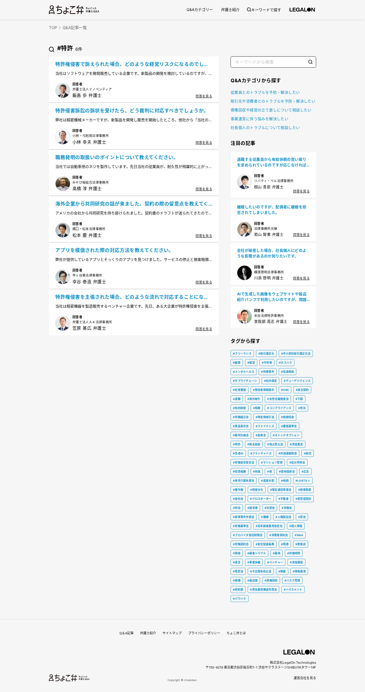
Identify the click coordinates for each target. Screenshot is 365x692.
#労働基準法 (241, 526)
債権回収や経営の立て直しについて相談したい (271, 110)
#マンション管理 (271, 462)
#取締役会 (287, 417)
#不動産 (283, 498)
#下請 (299, 398)
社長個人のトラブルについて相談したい (265, 127)
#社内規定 (270, 380)
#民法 (302, 516)
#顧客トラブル (256, 553)
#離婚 (265, 516)
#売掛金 (270, 507)
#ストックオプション (286, 435)
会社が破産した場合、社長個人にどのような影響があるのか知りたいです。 (271, 253)
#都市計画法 (241, 435)
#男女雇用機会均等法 (263, 589)
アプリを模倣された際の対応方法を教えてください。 (114, 250)
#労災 (302, 408)
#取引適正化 (266, 353)
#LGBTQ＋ (303, 480)
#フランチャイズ (260, 453)
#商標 (236, 580)
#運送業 (252, 580)
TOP (53, 27)
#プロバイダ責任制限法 (247, 535)
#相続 (285, 480)
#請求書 (252, 507)
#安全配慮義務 (265, 544)
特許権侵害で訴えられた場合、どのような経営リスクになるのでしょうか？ (132, 64)
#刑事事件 (267, 371)
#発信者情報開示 (263, 389)
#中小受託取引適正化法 (295, 353)
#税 (269, 471)
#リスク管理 (292, 580)
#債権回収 (271, 580)
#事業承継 (254, 562)
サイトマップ (172, 633)
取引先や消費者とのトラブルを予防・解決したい (273, 101)
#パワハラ (239, 598)
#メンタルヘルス (243, 371)
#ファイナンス (265, 426)
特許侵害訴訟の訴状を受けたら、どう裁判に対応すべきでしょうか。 (132, 110)
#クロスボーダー (260, 498)
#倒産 (236, 553)
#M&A (299, 535)
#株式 (307, 453)
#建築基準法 (289, 426)
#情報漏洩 (299, 571)
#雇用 (276, 553)
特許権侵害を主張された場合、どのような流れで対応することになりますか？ (132, 297)
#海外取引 (254, 398)
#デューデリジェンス (297, 380)
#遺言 (236, 562)
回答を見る (204, 96)
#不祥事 (267, 362)
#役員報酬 (239, 471)
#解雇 (282, 571)
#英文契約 (302, 389)
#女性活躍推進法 (277, 398)
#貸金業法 (296, 444)
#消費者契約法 (278, 535)
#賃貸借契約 (303, 498)
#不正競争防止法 (260, 571)
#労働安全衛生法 (243, 462)
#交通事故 (287, 371)
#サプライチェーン (245, 380)
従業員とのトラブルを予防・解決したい (265, 92)
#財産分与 (256, 489)
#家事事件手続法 (243, 516)
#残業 (285, 544)
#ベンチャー (275, 562)
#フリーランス (242, 353)
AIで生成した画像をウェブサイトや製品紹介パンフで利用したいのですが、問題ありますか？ (272, 297)
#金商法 (261, 435)
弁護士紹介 (230, 9)
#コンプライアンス (279, 408)
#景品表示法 (241, 426)
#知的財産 (239, 408)
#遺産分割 (267, 480)
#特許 (236, 444)
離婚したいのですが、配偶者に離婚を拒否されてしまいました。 (271, 210)
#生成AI (238, 453)
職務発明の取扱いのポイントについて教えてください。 (116, 157)
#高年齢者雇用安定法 (269, 526)
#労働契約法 (241, 544)
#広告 (305, 471)
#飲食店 (301, 544)
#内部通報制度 (287, 453)
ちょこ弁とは (236, 633)
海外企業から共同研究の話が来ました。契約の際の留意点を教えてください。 (131, 204)
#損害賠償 (304, 489)
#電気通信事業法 (280, 489)
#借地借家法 (287, 471)
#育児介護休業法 (243, 480)
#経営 (251, 362)
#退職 (236, 398)
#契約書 (238, 589)
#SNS (285, 389)
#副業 (236, 362)
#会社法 (238, 498)
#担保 (257, 471)
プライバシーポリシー (204, 633)
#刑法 (236, 507)
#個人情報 (295, 526)
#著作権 (238, 489)
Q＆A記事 (126, 633)
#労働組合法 (241, 417)
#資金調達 (296, 562)
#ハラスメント (293, 589)
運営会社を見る (305, 678)
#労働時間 (293, 553)
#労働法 (287, 507)
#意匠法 (238, 571)
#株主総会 (254, 444)
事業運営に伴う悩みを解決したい (259, 118)
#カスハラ (285, 362)
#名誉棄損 (239, 389)
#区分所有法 (297, 462)
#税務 (257, 408)
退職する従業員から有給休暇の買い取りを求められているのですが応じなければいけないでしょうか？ (271, 162)
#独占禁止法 (275, 444)
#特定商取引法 (265, 417)
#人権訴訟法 (283, 516)
